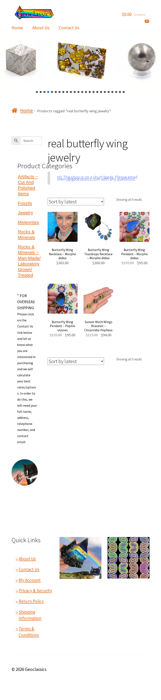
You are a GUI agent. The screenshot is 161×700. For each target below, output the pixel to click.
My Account (30, 580)
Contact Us (69, 28)
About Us (40, 28)
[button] (37, 92)
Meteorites (28, 222)
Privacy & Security (35, 590)
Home (17, 28)
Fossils (25, 203)
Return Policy (31, 601)
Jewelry (25, 212)
